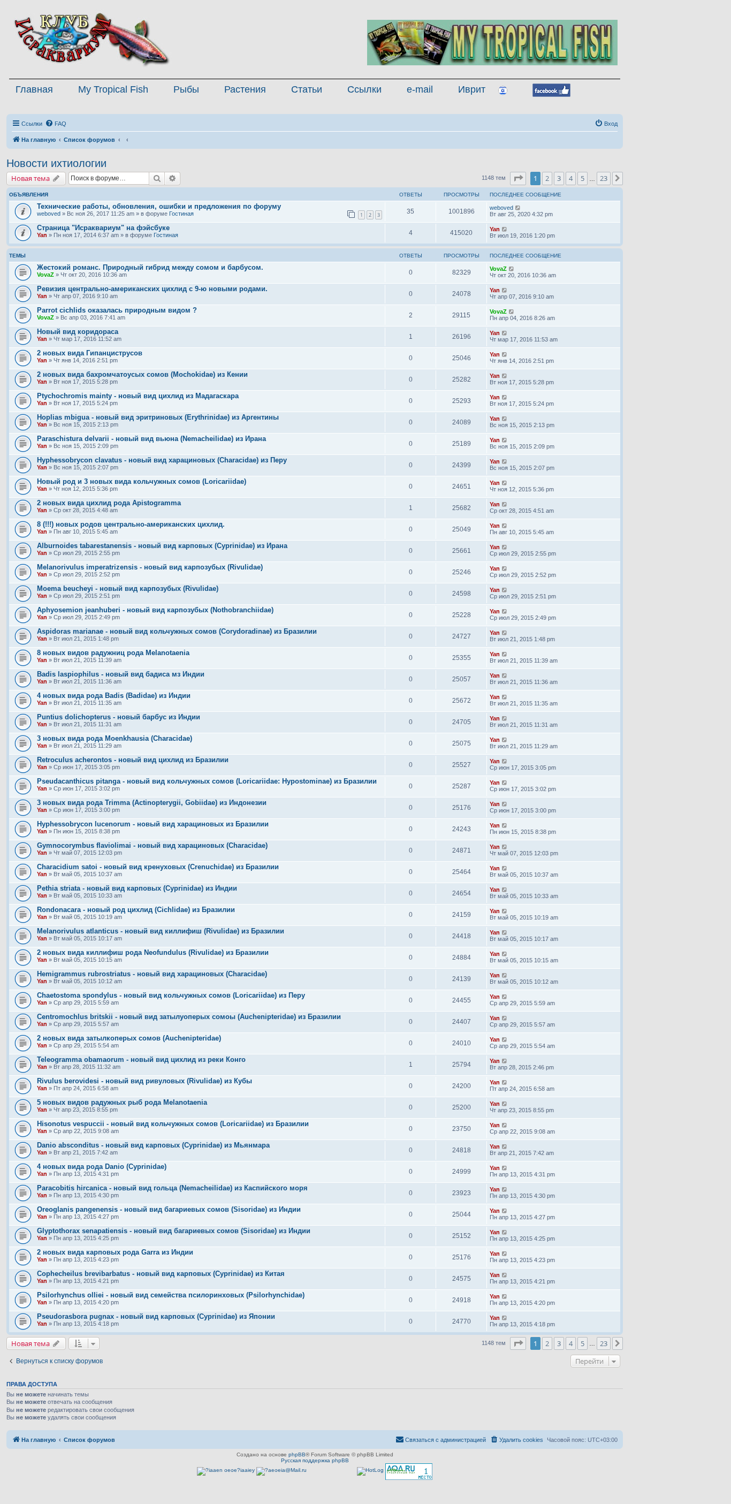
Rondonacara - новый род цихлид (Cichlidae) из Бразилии (136, 910)
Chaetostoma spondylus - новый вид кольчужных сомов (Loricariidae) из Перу (171, 995)
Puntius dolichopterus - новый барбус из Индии (118, 717)
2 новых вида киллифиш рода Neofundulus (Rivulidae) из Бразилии (153, 952)
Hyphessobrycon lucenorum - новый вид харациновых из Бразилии (153, 824)
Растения (245, 89)
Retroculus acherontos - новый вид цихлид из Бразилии (133, 760)
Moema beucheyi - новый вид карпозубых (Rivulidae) (127, 588)
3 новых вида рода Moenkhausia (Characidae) (114, 738)
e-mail (420, 89)
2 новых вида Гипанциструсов (89, 353)
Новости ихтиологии (56, 163)
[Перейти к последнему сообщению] (518, 207)
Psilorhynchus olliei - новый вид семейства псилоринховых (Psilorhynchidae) (170, 1295)
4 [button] (571, 178)
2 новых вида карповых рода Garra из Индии (115, 1252)
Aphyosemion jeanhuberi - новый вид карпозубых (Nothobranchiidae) (155, 610)
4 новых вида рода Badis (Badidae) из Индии (114, 696)
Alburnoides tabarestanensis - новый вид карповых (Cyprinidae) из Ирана (162, 546)
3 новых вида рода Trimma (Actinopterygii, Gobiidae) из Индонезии (151, 803)
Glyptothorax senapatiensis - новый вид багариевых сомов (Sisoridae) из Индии (173, 1231)
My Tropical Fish (113, 89)
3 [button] (559, 178)
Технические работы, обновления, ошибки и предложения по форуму (159, 206)
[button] (518, 178)
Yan (42, 235)
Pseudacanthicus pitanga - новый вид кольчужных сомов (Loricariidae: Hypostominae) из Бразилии (207, 781)
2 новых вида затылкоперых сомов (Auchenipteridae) (129, 1038)
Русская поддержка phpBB (315, 1460)
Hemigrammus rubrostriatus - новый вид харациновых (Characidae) (152, 974)
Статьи (306, 89)
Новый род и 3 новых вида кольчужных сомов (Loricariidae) (141, 481)
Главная (34, 89)
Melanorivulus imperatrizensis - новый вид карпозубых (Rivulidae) (150, 567)
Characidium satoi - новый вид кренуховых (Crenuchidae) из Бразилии (158, 867)
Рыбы (186, 89)
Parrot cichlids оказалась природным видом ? (117, 310)
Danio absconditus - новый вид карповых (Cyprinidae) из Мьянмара (153, 1145)
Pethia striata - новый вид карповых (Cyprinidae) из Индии (137, 888)
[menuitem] (55, 123)
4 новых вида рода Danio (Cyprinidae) (101, 1167)
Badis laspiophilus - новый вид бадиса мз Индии (120, 674)
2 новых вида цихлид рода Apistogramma (109, 503)
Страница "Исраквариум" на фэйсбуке (103, 228)
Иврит (471, 89)
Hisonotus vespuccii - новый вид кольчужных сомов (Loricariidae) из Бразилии (173, 1124)
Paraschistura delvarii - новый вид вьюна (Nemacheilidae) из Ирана (151, 439)
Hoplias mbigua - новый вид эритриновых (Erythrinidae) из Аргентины (158, 417)
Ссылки (364, 89)
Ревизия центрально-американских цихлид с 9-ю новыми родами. (152, 289)
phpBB (297, 1454)
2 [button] (547, 178)
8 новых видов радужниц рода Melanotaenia (113, 653)
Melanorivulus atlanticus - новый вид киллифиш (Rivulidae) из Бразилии (160, 931)
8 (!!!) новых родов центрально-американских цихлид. (131, 524)
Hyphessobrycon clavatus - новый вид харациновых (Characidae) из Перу (162, 460)
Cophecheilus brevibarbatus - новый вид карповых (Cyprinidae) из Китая (161, 1274)
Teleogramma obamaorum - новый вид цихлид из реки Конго (141, 1059)
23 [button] (603, 178)
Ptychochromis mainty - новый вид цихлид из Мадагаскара (138, 396)
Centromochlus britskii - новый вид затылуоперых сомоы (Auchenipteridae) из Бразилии (189, 1017)
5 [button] (582, 178)
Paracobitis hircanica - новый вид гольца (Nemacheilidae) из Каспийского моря (172, 1188)
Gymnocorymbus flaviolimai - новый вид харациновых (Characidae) (152, 845)
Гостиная (181, 213)
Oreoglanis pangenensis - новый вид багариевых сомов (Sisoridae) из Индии (169, 1209)
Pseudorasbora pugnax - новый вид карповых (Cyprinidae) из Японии (156, 1316)
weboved (48, 213)
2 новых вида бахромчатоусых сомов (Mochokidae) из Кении (142, 374)
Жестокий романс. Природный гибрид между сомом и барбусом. (150, 267)
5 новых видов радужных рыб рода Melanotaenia (122, 1102)
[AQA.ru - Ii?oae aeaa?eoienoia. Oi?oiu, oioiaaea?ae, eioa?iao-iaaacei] (408, 1471)
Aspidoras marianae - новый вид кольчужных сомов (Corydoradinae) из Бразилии (177, 631)
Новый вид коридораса (77, 332)
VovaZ (45, 274)
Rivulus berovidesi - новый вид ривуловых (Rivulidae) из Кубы (144, 1081)
